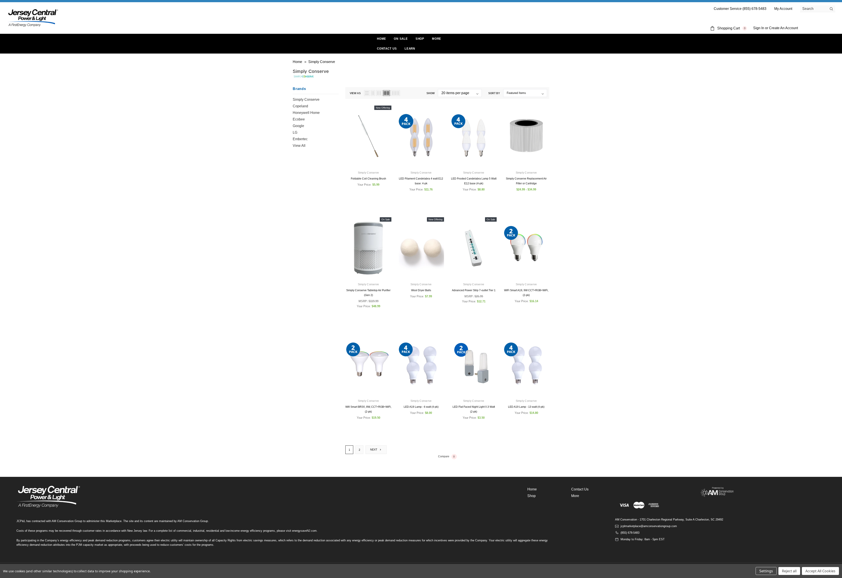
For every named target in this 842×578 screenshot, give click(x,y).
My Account (783, 9)
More (436, 38)
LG (295, 132)
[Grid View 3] (379, 93)
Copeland (300, 106)
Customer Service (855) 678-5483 (740, 9)
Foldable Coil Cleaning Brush (368, 178)
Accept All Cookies (820, 571)
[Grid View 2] (373, 93)
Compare (446, 456)
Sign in (758, 28)
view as (355, 93)
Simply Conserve (306, 99)
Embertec (300, 139)
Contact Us (580, 489)
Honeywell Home (306, 113)
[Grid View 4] (386, 93)
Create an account (783, 28)
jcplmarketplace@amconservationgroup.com (649, 526)
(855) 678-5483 (630, 532)
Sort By (494, 93)
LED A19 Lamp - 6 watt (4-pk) (421, 406)
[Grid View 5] (395, 93)
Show (430, 93)
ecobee (299, 119)
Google (298, 126)
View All (299, 145)
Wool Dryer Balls (421, 290)
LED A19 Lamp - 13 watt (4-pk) (526, 406)
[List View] (367, 93)
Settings (766, 571)
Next (374, 449)
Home (532, 489)
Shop (420, 38)
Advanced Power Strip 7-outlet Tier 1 (474, 290)
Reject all (789, 571)
